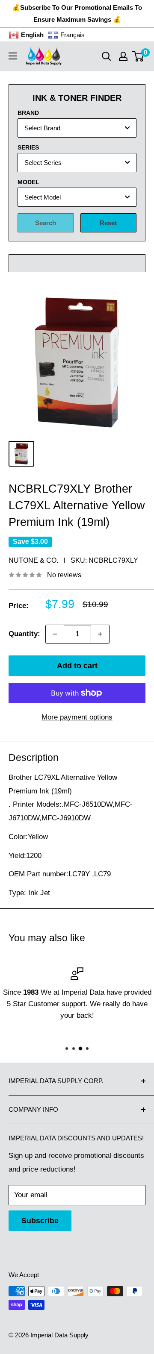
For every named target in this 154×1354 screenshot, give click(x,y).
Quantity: (24, 634)
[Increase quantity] (100, 634)
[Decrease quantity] (55, 634)
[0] (138, 56)
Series (28, 147)
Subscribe (40, 1220)
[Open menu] (13, 56)
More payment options (77, 717)
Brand (28, 112)
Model (28, 182)
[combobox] (77, 128)
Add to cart (77, 665)
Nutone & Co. (33, 560)
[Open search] (106, 56)
